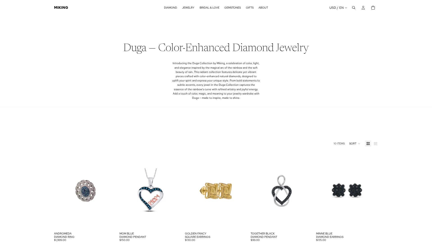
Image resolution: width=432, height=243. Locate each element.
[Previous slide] (61, 191)
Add (112, 223)
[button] (354, 143)
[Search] (354, 8)
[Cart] (373, 8)
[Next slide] (109, 191)
